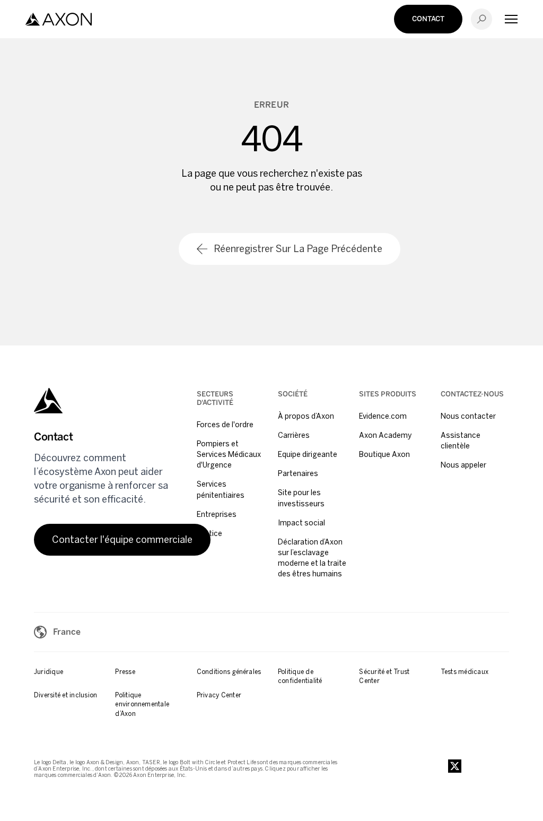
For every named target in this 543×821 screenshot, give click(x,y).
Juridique (48, 672)
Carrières (294, 435)
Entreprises (217, 514)
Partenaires (298, 473)
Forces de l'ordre (225, 424)
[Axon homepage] (58, 19)
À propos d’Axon (306, 416)
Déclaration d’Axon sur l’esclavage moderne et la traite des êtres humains (312, 558)
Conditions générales (229, 672)
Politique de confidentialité (300, 676)
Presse (125, 672)
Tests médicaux (464, 672)
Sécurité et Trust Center (384, 676)
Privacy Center (219, 695)
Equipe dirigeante (307, 454)
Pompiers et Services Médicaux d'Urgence (229, 454)
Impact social (301, 523)
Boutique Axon (384, 454)
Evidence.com (383, 416)
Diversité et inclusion (65, 695)
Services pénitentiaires (220, 489)
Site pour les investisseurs (301, 498)
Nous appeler (463, 465)
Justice (209, 533)
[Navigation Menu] (511, 19)
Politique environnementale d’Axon (142, 705)
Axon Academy (385, 435)
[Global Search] (481, 19)
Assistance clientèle (460, 441)
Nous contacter (468, 416)
